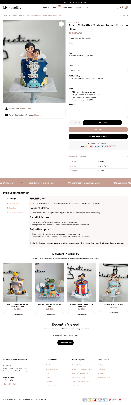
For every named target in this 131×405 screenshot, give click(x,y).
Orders (48, 377)
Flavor (71, 66)
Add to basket (102, 123)
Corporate (75, 386)
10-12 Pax (101, 171)
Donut (100, 373)
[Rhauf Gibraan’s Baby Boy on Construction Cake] (17, 282)
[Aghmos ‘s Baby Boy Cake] (113, 282)
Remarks (72, 104)
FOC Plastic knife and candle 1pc (83, 92)
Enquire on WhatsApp (99, 137)
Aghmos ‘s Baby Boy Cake (113, 304)
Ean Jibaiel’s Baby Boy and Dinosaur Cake (49, 305)
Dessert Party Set (104, 377)
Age (70, 53)
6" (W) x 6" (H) (102, 166)
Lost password (51, 386)
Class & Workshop (52, 369)
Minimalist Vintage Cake (80, 373)
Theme (55, 7)
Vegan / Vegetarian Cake (80, 382)
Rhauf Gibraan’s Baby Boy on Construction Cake (17, 305)
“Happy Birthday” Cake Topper (86, 95)
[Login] (117, 8)
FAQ (86, 8)
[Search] (112, 8)
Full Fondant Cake (78, 377)
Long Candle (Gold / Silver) (85, 97)
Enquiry (78, 8)
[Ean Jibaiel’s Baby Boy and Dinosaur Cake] (49, 282)
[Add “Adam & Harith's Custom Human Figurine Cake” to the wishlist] (125, 122)
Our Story (49, 365)
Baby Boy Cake (24, 15)
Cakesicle (101, 369)
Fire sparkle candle (82, 100)
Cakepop (101, 365)
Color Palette (67, 8)
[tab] (15, 198)
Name (71, 43)
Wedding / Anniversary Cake (82, 369)
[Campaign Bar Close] (129, 2)
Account (49, 382)
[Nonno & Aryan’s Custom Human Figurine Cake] (81, 282)
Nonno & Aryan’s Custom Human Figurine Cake (81, 305)
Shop (45, 8)
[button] (38, 2)
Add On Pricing (74, 76)
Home (5, 15)
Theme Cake (13, 15)
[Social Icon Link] (5, 384)
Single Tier (101, 161)
